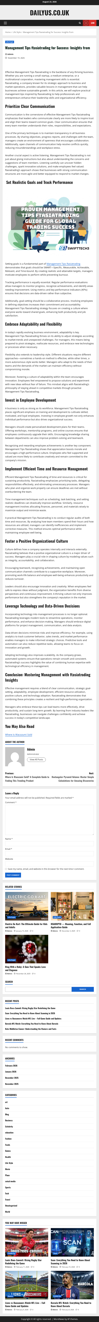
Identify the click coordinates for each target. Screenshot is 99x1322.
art (6, 1102)
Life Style (9, 42)
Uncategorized (11, 1205)
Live (92, 22)
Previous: (27, 777)
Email (8, 849)
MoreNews (59, 1319)
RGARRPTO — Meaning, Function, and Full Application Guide (71, 925)
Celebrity (9, 1126)
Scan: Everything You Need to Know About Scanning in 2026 (30, 1013)
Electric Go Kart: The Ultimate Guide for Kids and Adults (26, 925)
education (9, 1132)
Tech (7, 1193)
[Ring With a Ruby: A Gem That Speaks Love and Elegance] (26, 949)
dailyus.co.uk (49, 12)
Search (9, 981)
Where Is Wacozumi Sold (18, 734)
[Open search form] (80, 22)
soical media (10, 1181)
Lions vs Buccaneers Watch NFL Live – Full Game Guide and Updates (33, 1018)
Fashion (8, 1138)
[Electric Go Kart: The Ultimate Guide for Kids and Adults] (26, 906)
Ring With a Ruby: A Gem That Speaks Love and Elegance (25, 968)
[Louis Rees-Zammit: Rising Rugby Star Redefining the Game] (26, 1242)
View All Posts (36, 759)
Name (9, 838)
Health (8, 1156)
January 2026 (10, 1071)
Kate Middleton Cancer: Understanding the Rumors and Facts (30, 1028)
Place (7, 1175)
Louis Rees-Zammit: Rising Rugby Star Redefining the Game (30, 1008)
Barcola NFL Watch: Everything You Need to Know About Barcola (31, 1023)
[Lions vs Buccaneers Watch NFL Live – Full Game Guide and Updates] (26, 1285)
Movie (7, 1169)
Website (9, 859)
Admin (10, 54)
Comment (10, 802)
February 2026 (11, 1065)
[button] (5, 23)
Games (8, 1150)
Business (9, 1120)
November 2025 (11, 1083)
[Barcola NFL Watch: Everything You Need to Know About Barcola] (72, 1285)
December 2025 (11, 1077)
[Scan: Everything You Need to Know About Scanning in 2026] (72, 1242)
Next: (73, 777)
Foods (7, 1144)
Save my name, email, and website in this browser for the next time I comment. (46, 869)
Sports (8, 1187)
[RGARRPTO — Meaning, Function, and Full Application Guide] (72, 906)
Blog (7, 1114)
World (7, 1211)
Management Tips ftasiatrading (63, 263)
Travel (7, 1199)
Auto (7, 1108)
